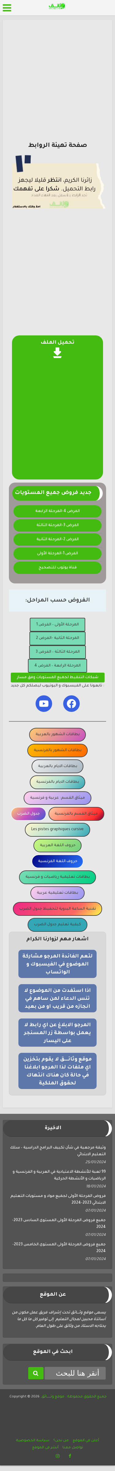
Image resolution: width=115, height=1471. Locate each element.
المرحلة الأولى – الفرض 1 (57, 625)
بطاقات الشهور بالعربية (58, 734)
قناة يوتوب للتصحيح (58, 568)
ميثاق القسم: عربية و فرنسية (57, 798)
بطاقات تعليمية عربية (57, 893)
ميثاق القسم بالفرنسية (76, 814)
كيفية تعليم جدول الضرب (57, 925)
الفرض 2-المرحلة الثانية (57, 539)
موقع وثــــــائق (52, 1397)
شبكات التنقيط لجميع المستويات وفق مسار (57, 677)
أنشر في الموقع (45, 1448)
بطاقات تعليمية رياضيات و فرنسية (57, 877)
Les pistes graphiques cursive (57, 829)
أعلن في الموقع (86, 1441)
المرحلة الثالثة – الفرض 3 (58, 652)
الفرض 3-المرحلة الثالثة (57, 525)
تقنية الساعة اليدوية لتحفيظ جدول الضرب (57, 909)
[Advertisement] (57, 83)
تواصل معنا (73, 1448)
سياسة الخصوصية (32, 1441)
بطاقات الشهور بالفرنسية (58, 750)
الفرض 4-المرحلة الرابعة (57, 511)
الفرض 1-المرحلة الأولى (57, 554)
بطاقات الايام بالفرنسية (57, 782)
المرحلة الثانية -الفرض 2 (57, 638)
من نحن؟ (61, 1441)
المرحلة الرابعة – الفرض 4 (57, 666)
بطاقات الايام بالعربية (57, 766)
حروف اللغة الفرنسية (57, 861)
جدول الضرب (28, 814)
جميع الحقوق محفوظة (86, 1397)
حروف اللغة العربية (57, 845)
